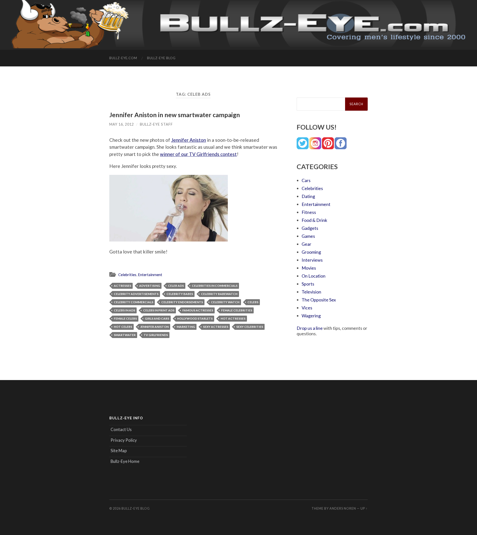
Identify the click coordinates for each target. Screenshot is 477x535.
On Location (313, 276)
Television (311, 291)
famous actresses (197, 310)
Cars (306, 180)
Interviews (312, 260)
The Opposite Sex (319, 299)
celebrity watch (225, 302)
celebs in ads (124, 310)
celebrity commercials (133, 302)
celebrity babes (179, 294)
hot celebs (123, 327)
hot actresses (233, 318)
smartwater (125, 335)
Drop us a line (310, 328)
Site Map (119, 450)
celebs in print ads (158, 310)
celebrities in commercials (215, 286)
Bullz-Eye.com (123, 58)
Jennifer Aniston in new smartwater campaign (174, 114)
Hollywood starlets (195, 318)
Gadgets (310, 228)
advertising (149, 286)
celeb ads (176, 286)
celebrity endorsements (182, 302)
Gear (306, 244)
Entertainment (150, 274)
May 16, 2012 (121, 124)
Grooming (311, 252)
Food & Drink (314, 220)
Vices (307, 307)
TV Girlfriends (156, 335)
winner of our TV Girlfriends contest (198, 154)
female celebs (125, 318)
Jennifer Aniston (188, 140)
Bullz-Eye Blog (161, 58)
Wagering (311, 315)
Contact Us (121, 429)
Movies (309, 268)
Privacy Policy (124, 440)
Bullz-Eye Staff (156, 124)
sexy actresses (215, 327)
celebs (252, 302)
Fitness (309, 212)
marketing (186, 327)
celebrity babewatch (219, 294)
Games (308, 236)
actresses (122, 286)
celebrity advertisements (136, 294)
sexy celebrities (249, 327)
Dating (308, 196)
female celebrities (236, 310)
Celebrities (127, 274)
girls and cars (157, 318)
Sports (308, 284)
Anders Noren (342, 508)
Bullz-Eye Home (125, 461)
